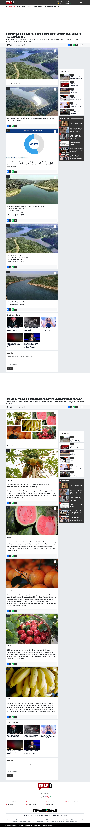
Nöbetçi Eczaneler (12, 801)
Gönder (10, 368)
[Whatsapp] (50, 797)
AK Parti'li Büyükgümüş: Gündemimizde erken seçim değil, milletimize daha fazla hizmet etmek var (76, 92)
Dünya (29, 6)
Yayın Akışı (50, 6)
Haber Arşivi (50, 804)
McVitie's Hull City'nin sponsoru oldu (76, 105)
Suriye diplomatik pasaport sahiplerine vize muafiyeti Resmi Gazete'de (75, 99)
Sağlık (40, 6)
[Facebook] (40, 797)
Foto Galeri (9, 31)
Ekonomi (23, 6)
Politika (72, 88)
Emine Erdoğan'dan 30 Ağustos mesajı (74, 85)
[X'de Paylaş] (71, 45)
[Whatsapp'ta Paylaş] (74, 45)
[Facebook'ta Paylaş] (69, 45)
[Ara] (83, 2)
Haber (18, 6)
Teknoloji (34, 6)
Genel (72, 74)
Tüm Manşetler (10, 804)
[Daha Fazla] (76, 45)
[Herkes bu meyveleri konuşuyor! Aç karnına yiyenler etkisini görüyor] (32, 425)
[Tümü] (82, 71)
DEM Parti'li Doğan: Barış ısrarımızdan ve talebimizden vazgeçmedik (75, 113)
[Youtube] (47, 797)
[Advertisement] (45, 19)
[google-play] (51, 810)
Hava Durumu (31, 801)
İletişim (56, 6)
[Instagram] (45, 797)
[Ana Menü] (83, 6)
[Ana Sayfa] (7, 6)
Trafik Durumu (50, 801)
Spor (44, 6)
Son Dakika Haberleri (32, 804)
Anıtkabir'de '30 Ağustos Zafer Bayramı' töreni (76, 78)
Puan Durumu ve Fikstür (72, 801)
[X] (42, 797)
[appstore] (38, 810)
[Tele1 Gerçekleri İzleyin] (10, 2)
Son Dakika (11, 6)
